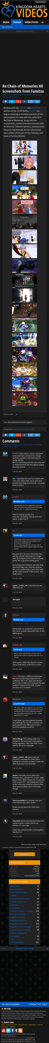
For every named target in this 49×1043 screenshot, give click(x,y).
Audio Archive (22, 1025)
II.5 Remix (14, 908)
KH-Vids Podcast (17, 914)
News (3, 1025)
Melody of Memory (18, 933)
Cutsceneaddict (19, 800)
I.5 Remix (31, 429)
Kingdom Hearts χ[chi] (20, 929)
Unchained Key (16, 942)
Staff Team (4, 1027)
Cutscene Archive (11, 1025)
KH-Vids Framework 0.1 (8, 1036)
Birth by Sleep (16, 889)
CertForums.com (30, 1042)
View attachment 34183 (21, 623)
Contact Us (35, 1004)
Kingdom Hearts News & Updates (23, 95)
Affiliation (13, 1027)
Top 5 (12, 939)
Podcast (40, 1025)
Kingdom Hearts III (18, 923)
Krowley (5, 97)
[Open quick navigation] (47, 31)
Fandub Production (18, 901)
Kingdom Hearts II (18, 920)
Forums (17, 22)
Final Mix (23, 107)
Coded (13, 895)
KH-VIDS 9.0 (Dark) (11, 1004)
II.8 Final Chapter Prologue (22, 911)
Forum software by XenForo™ (10, 1034)
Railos (15, 775)
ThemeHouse (30, 1038)
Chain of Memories (20, 429)
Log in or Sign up (40, 2)
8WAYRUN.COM (31, 847)
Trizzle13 (16, 821)
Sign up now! (24, 854)
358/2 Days (35, 107)
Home (6, 22)
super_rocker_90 (20, 585)
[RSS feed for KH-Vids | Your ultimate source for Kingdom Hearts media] (20, 1030)
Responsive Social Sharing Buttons (12, 1042)
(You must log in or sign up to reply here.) (33, 844)
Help (44, 1004)
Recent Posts (7, 27)
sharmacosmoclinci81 (31, 875)
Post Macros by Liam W (27, 1034)
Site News (14, 936)
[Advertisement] (24, 59)
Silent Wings (18, 739)
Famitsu (33, 111)
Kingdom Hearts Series (20, 926)
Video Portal (31, 22)
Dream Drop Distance (19, 898)
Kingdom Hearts (17, 917)
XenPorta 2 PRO (7, 847)
